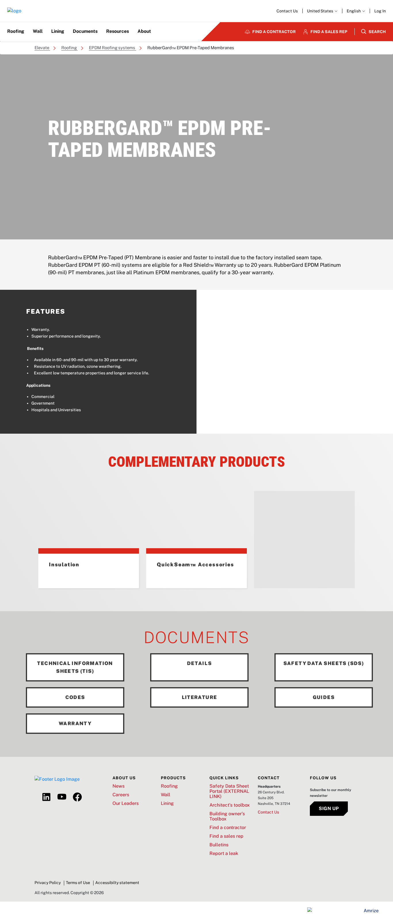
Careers (120, 794)
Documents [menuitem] (85, 31)
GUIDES (324, 697)
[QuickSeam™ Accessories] (196, 522)
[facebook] (77, 797)
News (118, 786)
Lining (167, 803)
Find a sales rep (226, 836)
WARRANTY (75, 723)
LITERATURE (199, 697)
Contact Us (287, 11)
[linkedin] (46, 797)
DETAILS (199, 663)
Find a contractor (227, 827)
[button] (356, 11)
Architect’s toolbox (229, 805)
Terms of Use (78, 882)
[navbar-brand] (14, 11)
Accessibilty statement (117, 882)
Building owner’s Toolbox (227, 816)
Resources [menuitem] (117, 31)
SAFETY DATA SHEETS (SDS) (323, 663)
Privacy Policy (48, 882)
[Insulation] (88, 522)
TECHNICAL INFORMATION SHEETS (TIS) (75, 667)
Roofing (169, 786)
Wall (165, 794)
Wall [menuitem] (38, 31)
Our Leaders (125, 803)
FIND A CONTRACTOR (274, 31)
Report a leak (223, 853)
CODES (75, 697)
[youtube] (61, 797)
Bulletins (218, 844)
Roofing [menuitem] (15, 31)
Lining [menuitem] (57, 31)
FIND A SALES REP (328, 31)
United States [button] (320, 11)
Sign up (329, 808)
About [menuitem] (144, 31)
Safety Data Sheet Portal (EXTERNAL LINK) (229, 791)
